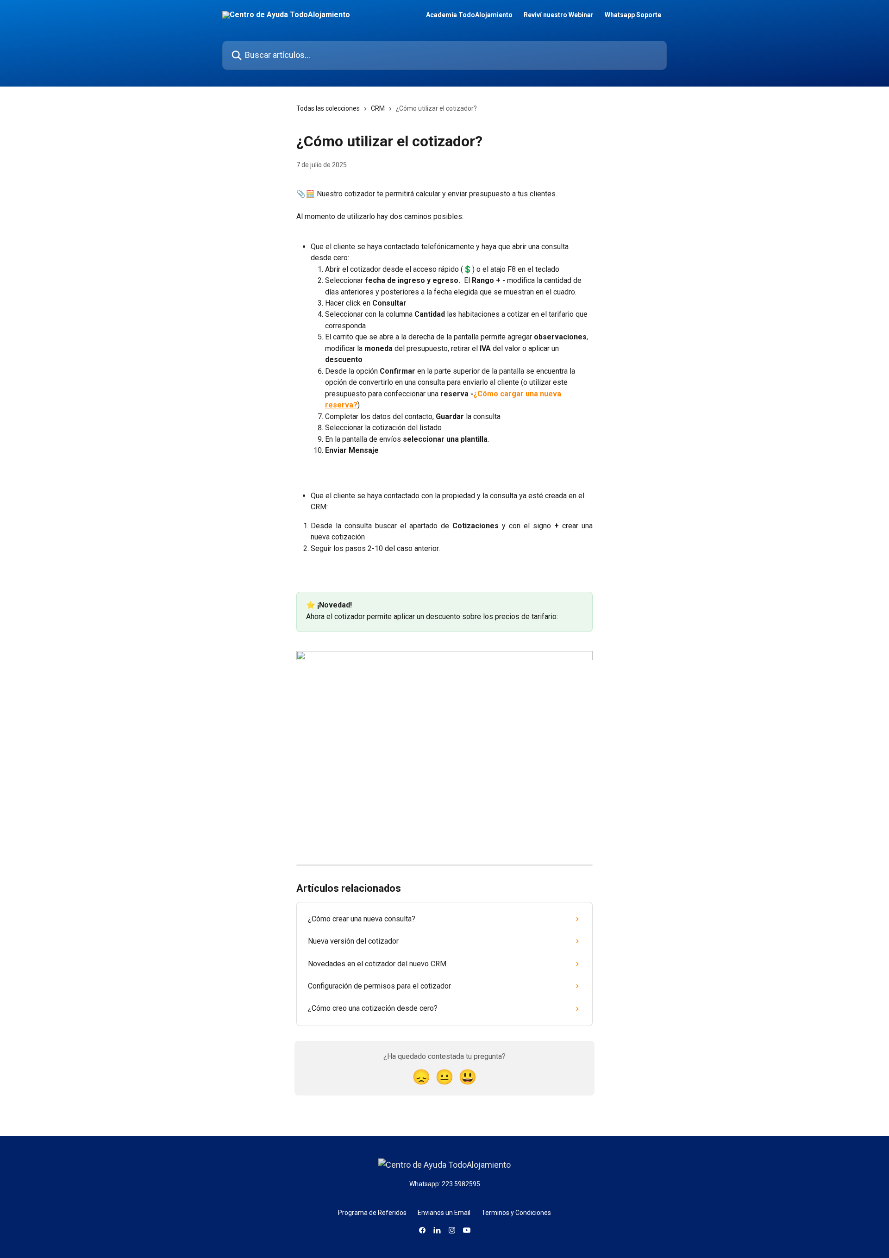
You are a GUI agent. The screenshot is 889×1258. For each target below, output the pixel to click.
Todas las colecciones (328, 108)
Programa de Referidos (372, 1212)
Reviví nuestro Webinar (559, 15)
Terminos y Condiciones (516, 1212)
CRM (378, 108)
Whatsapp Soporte (633, 15)
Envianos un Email (444, 1212)
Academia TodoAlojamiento (469, 15)
